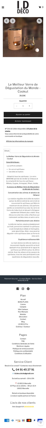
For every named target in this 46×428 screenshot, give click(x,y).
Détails (6, 151)
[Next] (12, 21)
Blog (23, 322)
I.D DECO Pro (23, 324)
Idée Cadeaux (23, 309)
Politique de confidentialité (23, 351)
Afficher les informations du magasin (19, 141)
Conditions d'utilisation (23, 353)
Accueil (23, 299)
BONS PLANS (23, 302)
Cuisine (23, 304)
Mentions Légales (23, 346)
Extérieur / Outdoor (23, 327)
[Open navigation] (3, 7)
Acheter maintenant (23, 121)
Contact (23, 319)
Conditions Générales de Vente (23, 344)
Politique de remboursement (23, 349)
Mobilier (23, 314)
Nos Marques (23, 312)
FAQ (23, 341)
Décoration (23, 317)
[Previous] (6, 21)
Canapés (23, 307)
